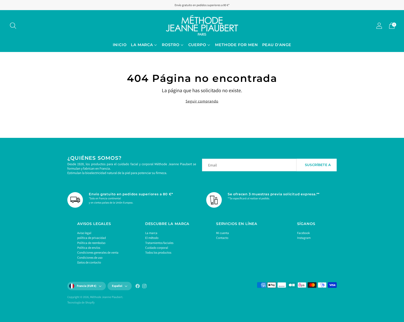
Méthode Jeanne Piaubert (106, 297)
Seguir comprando (202, 101)
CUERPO (197, 45)
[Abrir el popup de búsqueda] (13, 26)
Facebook (303, 233)
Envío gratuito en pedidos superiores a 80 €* (202, 5)
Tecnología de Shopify (80, 302)
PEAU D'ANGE (276, 45)
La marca (151, 233)
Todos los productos (158, 252)
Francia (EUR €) (86, 286)
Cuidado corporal (156, 248)
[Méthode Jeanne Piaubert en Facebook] (137, 286)
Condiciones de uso (89, 257)
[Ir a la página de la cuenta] (379, 26)
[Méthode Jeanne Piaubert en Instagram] (144, 286)
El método (151, 238)
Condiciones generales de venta (97, 252)
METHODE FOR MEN (236, 45)
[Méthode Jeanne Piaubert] (202, 25)
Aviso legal (84, 233)
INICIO (120, 45)
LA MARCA (142, 45)
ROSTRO (170, 45)
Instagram (304, 238)
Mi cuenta (222, 233)
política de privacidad (91, 238)
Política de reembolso (91, 243)
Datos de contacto (89, 262)
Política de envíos (88, 248)
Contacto (222, 238)
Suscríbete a (318, 165)
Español (117, 286)
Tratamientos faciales (159, 243)
